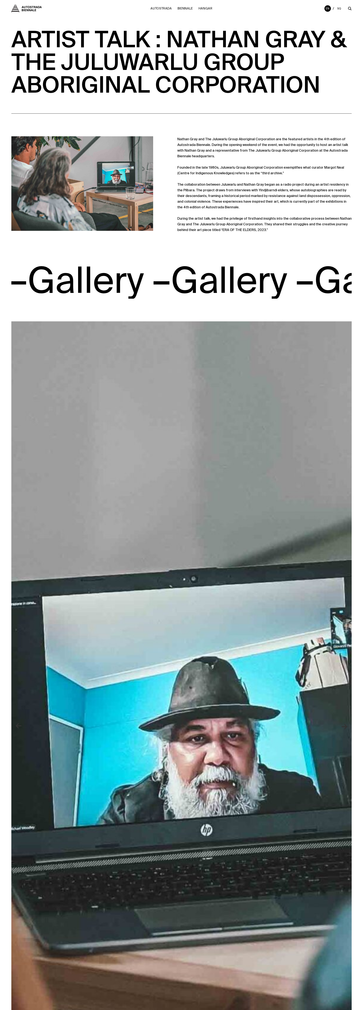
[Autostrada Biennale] (26, 10)
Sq (339, 8)
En (327, 8)
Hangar (206, 8)
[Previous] (19, 726)
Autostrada (161, 8)
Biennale (185, 8)
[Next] (344, 726)
